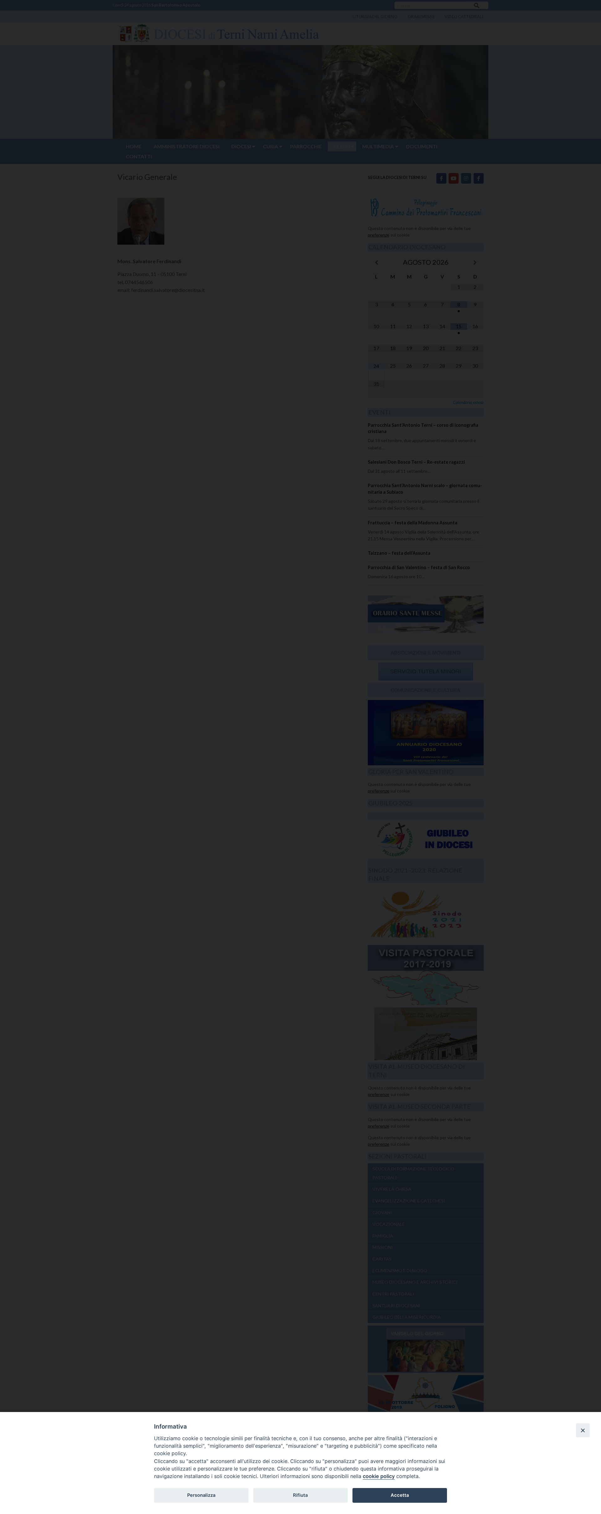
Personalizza (201, 1495)
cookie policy (379, 1476)
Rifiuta (300, 1495)
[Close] (583, 1430)
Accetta (400, 1495)
